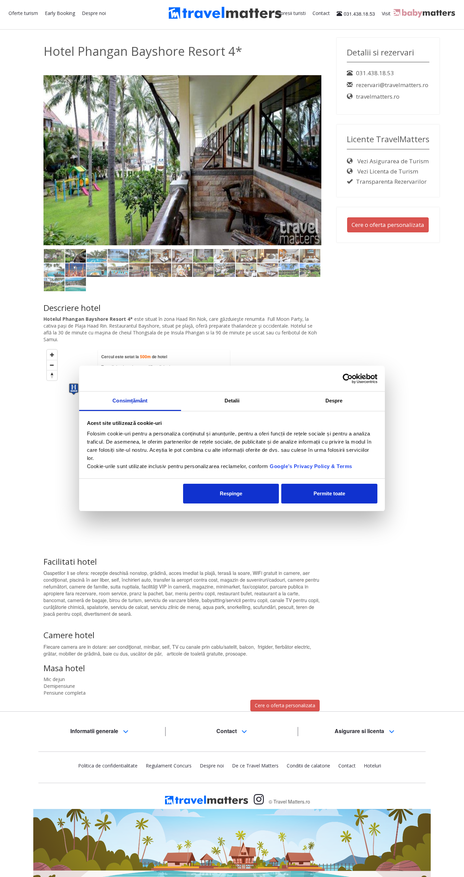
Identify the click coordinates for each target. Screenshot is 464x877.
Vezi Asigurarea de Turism (392, 161)
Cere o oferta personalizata (285, 705)
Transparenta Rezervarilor (391, 181)
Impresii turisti (290, 13)
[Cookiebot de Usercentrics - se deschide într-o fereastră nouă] (347, 379)
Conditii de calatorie (308, 765)
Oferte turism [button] (23, 13)
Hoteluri (372, 765)
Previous (33, 165)
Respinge (231, 493)
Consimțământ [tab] (129, 400)
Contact (321, 13)
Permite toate (329, 493)
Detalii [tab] (232, 400)
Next (333, 165)
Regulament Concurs (169, 765)
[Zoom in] (52, 355)
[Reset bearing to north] (52, 375)
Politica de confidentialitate (108, 765)
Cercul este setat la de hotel (134, 356)
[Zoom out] (52, 365)
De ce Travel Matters (255, 765)
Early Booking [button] (60, 13)
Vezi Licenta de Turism (387, 171)
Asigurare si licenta (360, 731)
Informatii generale (95, 731)
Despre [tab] (334, 400)
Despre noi (94, 13)
